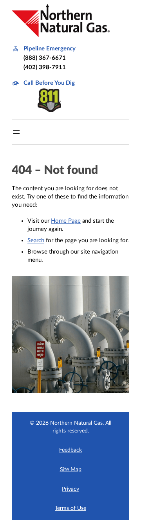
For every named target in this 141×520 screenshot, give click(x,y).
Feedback (70, 450)
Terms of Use (70, 508)
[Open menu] (16, 132)
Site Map (70, 469)
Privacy (70, 489)
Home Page (66, 221)
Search (35, 240)
